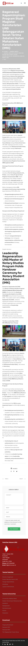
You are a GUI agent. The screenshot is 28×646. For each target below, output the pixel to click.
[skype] (7, 644)
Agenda (12, 51)
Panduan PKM (6, 629)
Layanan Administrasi (8, 586)
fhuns (6, 51)
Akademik (5, 603)
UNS (21, 78)
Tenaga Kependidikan (8, 582)
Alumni (4, 610)
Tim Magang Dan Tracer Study (10, 632)
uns (7, 57)
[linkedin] (5, 644)
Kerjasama (5, 613)
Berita (16, 51)
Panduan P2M (6, 627)
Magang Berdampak (7, 625)
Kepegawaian (6, 605)
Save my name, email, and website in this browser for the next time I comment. (12, 522)
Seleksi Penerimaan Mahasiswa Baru (12, 601)
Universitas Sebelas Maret (9, 598)
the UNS (11, 379)
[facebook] (2, 644)
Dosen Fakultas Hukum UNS (10, 579)
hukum (15, 54)
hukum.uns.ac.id (7, 56)
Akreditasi (5, 584)
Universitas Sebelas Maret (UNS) (15, 72)
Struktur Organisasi (7, 577)
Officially (7, 323)
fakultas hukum (13, 53)
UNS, (6, 357)
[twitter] (10, 644)
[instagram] (12, 644)
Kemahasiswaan (6, 608)
